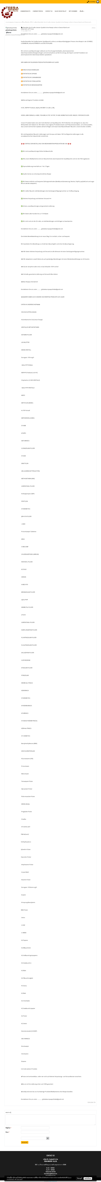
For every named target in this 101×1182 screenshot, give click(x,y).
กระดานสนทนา (10, 22)
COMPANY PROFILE (38, 11)
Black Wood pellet (60, 11)
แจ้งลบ (93, 28)
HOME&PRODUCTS (25, 11)
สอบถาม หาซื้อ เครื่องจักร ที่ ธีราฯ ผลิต (26, 22)
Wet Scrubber (73, 11)
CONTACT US (48, 11)
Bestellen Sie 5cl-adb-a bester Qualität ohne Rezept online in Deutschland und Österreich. (64, 22)
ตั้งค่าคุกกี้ (79, 1178)
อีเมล (7, 1132)
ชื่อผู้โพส (8, 1128)
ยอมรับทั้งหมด (88, 1178)
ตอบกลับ (25, 1142)
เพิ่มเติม (82, 11)
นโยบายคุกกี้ (19, 1179)
